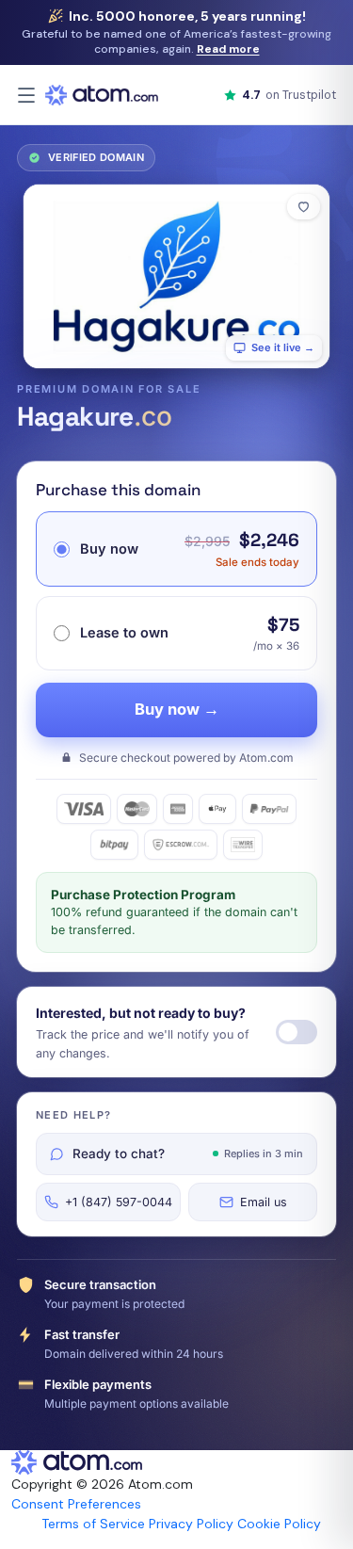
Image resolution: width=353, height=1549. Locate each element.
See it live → (282, 347)
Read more (228, 48)
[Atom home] (101, 95)
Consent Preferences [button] (76, 1503)
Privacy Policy (191, 1523)
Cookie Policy (279, 1523)
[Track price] (296, 1032)
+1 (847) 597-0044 (118, 1202)
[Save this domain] (303, 206)
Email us (263, 1202)
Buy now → (177, 709)
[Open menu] (26, 95)
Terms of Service (93, 1523)
